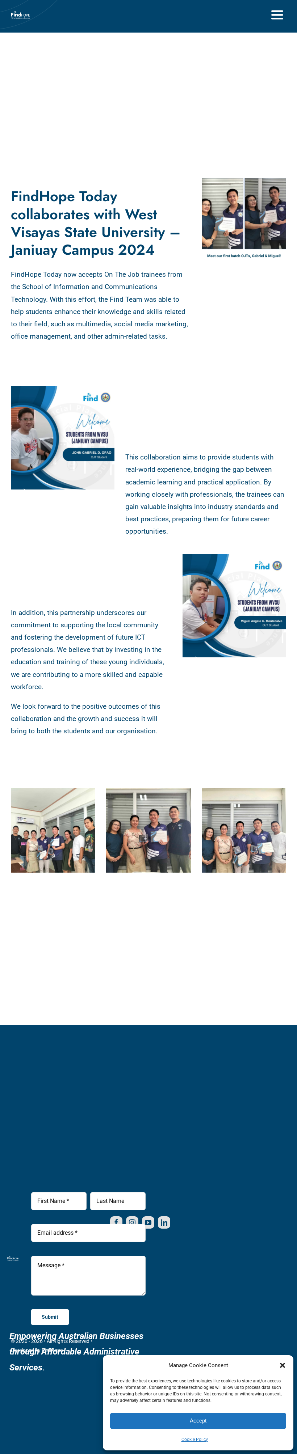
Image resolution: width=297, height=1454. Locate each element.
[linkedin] (164, 1222)
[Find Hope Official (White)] (20, 12)
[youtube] (148, 1222)
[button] (282, 1365)
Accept (198, 1420)
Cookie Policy (194, 1439)
